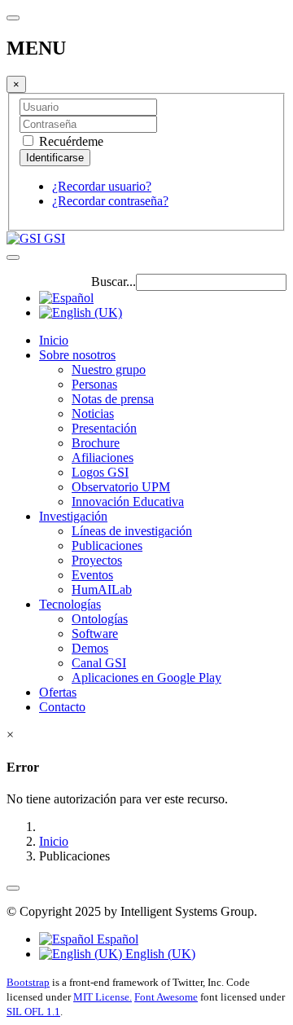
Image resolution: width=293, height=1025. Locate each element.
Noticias (93, 413)
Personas (94, 384)
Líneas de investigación (132, 531)
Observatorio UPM (121, 487)
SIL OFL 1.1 (33, 1011)
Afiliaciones (102, 457)
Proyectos (97, 560)
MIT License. (102, 997)
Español (116, 939)
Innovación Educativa (128, 501)
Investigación (73, 516)
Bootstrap (28, 982)
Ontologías (100, 619)
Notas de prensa (113, 399)
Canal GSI (99, 663)
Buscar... (113, 281)
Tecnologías (70, 604)
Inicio (53, 340)
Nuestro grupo (109, 369)
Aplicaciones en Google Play (146, 677)
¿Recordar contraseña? (110, 201)
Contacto (62, 707)
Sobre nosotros (77, 355)
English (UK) (158, 954)
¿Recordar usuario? (101, 186)
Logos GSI (100, 472)
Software (95, 633)
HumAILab (102, 589)
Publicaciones (107, 545)
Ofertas (58, 692)
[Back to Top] (13, 888)
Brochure (96, 443)
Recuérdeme (69, 141)
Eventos (92, 575)
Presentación (104, 428)
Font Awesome (166, 997)
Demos (90, 648)
